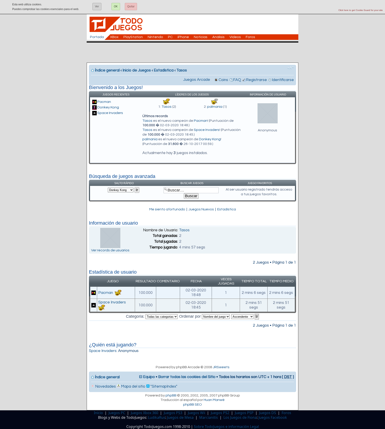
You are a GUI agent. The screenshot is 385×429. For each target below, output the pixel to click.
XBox (114, 37)
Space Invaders (110, 113)
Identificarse (283, 80)
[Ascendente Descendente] (245, 316)
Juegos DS (267, 412)
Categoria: (135, 316)
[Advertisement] (195, 53)
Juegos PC (117, 412)
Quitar (131, 6)
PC (170, 37)
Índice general (107, 70)
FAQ (237, 80)
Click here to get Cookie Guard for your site (360, 10)
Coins (223, 80)
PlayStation (133, 37)
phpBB (171, 395)
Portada (97, 37)
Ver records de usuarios (110, 250)
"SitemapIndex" (163, 386)
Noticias (200, 37)
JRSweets (221, 367)
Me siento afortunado (167, 209)
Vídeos (235, 37)
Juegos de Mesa (180, 417)
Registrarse (256, 80)
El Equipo (147, 377)
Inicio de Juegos (137, 70)
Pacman (104, 102)
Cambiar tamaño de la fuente (290, 68)
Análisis (218, 37)
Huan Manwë (214, 400)
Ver (97, 6)
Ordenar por (190, 316)
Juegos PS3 (173, 412)
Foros (250, 37)
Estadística (164, 70)
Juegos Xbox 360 (144, 412)
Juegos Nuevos (201, 209)
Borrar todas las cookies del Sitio (186, 377)
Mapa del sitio (132, 386)
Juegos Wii (196, 412)
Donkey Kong (108, 107)
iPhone (183, 37)
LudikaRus (156, 417)
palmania (214, 106)
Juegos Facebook (272, 417)
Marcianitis (208, 417)
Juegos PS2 (220, 412)
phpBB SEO (192, 404)
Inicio (98, 412)
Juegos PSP (244, 412)
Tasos (181, 70)
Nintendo (155, 37)
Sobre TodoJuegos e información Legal (226, 426)
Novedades (105, 386)
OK (116, 6)
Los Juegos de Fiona (240, 417)
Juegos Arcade (196, 80)
